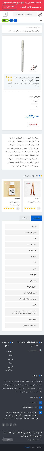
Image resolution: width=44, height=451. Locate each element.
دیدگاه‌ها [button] (24, 218)
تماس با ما (9, 351)
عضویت (7, 439)
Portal (27, 447)
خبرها (11, 355)
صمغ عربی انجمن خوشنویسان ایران (14, 203)
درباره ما (10, 359)
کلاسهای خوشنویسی (9, 368)
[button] (5, 20)
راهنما (11, 363)
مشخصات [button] (36, 218)
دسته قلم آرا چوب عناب (33, 202)
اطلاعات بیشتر (10, 6)
